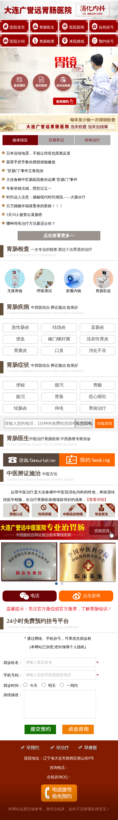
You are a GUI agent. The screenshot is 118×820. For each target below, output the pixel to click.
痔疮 (59, 408)
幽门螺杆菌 (59, 339)
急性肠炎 (20, 327)
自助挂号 (106, 27)
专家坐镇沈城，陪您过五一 (29, 188)
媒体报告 (20, 140)
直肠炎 (97, 327)
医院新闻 (76, 27)
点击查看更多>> (59, 235)
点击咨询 (91, 595)
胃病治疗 (97, 408)
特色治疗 (92, 140)
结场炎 (59, 327)
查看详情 (96, 499)
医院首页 (17, 27)
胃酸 (97, 385)
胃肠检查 (46, 41)
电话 (35, 595)
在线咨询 (104, 423)
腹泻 (59, 385)
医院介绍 (17, 41)
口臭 (59, 350)
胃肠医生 (46, 27)
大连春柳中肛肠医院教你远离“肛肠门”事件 (41, 179)
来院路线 (76, 41)
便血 (20, 339)
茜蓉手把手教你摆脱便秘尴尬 (30, 162)
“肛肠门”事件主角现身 (24, 171)
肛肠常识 (56, 140)
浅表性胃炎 (98, 339)
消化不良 (97, 350)
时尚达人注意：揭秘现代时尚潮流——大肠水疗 (46, 197)
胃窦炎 (20, 350)
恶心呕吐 (97, 396)
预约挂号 (106, 41)
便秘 (20, 385)
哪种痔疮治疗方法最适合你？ (30, 223)
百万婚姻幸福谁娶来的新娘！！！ (34, 206)
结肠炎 (20, 408)
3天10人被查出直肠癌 (24, 215)
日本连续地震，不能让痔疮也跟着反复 (38, 153)
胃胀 (59, 396)
